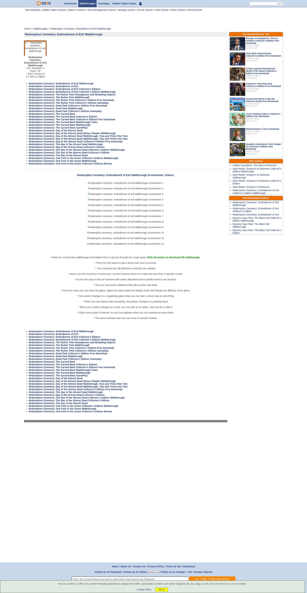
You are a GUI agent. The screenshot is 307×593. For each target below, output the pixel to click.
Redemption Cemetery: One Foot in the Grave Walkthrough (62, 161)
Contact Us (139, 566)
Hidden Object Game (124, 3)
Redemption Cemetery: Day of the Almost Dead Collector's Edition (67, 147)
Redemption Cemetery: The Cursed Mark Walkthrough (59, 125)
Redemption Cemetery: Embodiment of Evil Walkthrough (61, 83)
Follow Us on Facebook (108, 572)
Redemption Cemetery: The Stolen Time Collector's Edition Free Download (71, 100)
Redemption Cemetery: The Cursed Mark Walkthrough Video (63, 122)
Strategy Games (126, 10)
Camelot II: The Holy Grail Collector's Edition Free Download (263, 85)
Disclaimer (189, 566)
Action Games (178, 10)
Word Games (195, 10)
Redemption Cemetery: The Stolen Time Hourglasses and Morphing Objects (72, 94)
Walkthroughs (87, 3)
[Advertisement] (153, 20)
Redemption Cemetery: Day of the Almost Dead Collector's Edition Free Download (75, 141)
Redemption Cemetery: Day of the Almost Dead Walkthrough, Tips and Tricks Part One (78, 138)
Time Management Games (101, 10)
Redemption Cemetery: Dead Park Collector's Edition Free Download (68, 105)
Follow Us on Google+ (173, 572)
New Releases (32, 10)
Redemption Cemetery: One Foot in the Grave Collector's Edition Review (70, 163)
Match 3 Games (76, 10)
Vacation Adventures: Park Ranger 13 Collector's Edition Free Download (263, 146)
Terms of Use (173, 566)
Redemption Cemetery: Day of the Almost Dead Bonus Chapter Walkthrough (72, 133)
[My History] (140, 4)
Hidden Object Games (54, 10)
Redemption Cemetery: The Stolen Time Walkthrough (59, 97)
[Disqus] (125, 457)
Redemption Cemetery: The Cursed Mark (52, 114)
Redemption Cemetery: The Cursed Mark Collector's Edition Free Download (72, 119)
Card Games (162, 10)
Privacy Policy (156, 566)
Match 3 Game (253, 131)
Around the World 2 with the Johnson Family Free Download (262, 100)
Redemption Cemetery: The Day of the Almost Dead (58, 155)
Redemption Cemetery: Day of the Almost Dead (56, 130)
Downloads (70, 3)
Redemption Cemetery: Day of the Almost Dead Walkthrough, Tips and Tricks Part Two (78, 136)
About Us (125, 566)
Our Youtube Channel (200, 572)
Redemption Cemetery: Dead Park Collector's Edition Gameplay (65, 111)
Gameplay (104, 3)
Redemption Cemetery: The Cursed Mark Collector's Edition (63, 116)
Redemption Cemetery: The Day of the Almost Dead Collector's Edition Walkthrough (77, 149)
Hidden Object (253, 45)
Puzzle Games (145, 10)
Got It (162, 589)
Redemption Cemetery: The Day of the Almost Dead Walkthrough (66, 144)
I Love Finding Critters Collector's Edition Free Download (263, 115)
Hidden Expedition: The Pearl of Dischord (254, 165)
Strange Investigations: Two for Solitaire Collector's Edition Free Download (262, 40)
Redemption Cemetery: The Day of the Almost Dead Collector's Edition (69, 152)
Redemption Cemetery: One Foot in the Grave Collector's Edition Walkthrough (73, 158)
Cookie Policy (144, 589)
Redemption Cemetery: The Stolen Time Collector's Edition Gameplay (69, 103)
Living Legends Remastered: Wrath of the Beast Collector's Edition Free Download (261, 71)
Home (115, 566)
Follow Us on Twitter (135, 572)
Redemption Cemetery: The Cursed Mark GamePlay (58, 127)
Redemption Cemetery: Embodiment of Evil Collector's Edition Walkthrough (72, 91)
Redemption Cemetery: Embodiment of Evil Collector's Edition (64, 89)
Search (279, 3)
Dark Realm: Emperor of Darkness (251, 187)
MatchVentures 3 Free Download (262, 129)
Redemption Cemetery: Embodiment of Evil (53, 86)
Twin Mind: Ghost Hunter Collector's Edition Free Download (263, 54)
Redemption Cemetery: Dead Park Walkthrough (56, 108)
